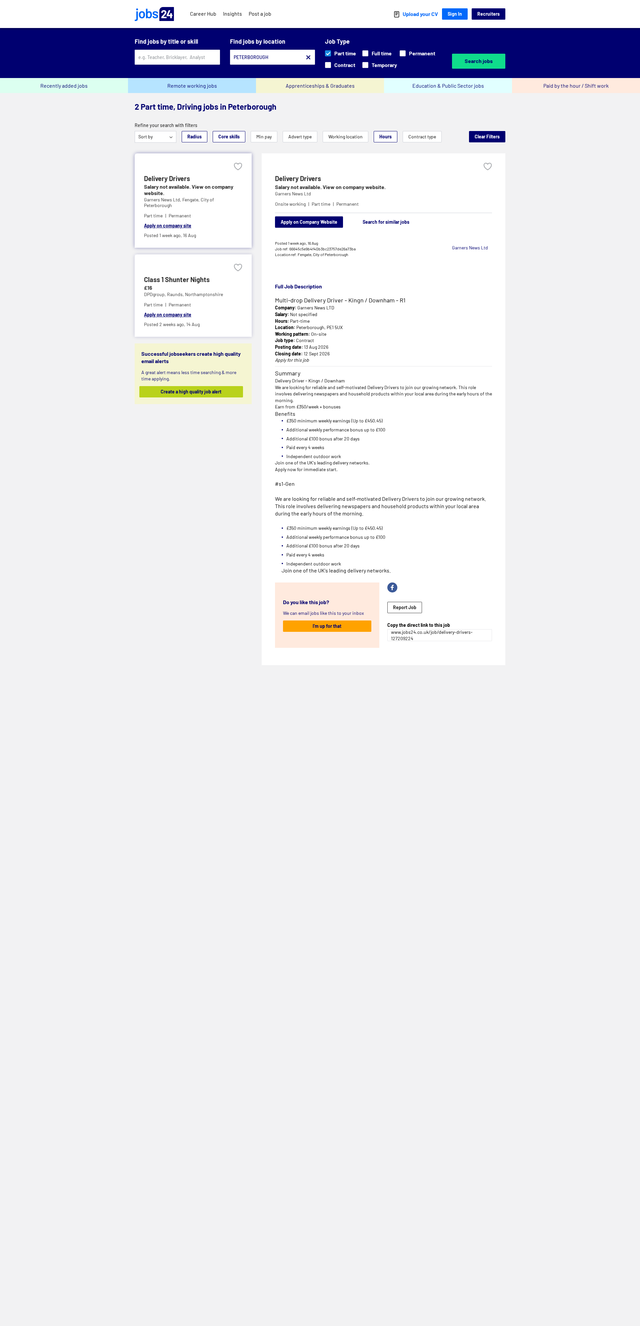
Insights (232, 13)
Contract (344, 65)
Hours (385, 136)
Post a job (260, 13)
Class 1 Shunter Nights (177, 279)
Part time (345, 53)
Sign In (455, 14)
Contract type (422, 136)
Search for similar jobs (386, 222)
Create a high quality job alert (191, 391)
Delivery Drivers (167, 178)
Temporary (384, 65)
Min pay (264, 136)
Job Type (337, 41)
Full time (382, 53)
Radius (194, 136)
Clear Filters (487, 136)
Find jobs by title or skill (166, 41)
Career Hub (203, 13)
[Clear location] (308, 57)
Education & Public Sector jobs (448, 85)
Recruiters (488, 14)
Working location (345, 136)
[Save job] (238, 166)
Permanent (422, 53)
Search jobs (479, 61)
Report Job (404, 607)
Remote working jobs (192, 85)
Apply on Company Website (309, 222)
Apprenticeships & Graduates (320, 85)
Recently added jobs (64, 85)
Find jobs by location (257, 41)
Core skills (229, 136)
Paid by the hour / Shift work (576, 85)
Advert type (300, 136)
